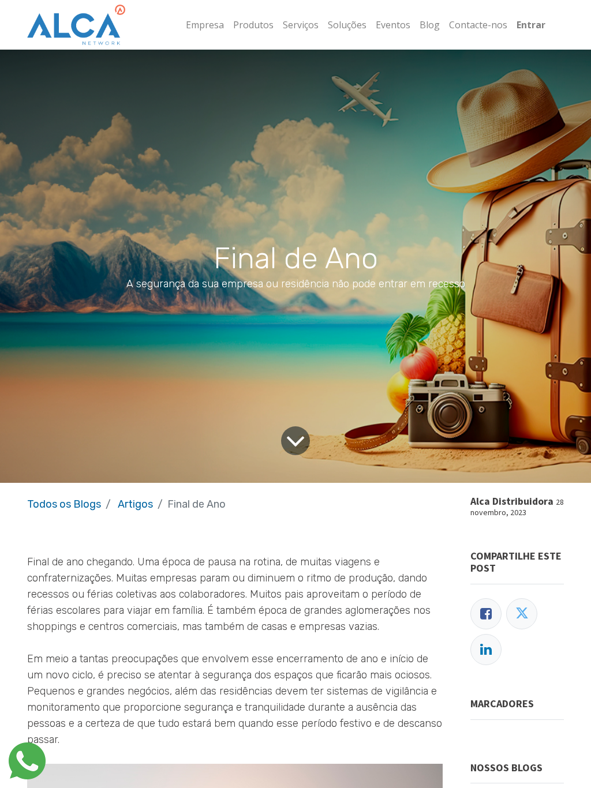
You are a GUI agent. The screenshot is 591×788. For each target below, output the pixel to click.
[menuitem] (205, 24)
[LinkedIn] (486, 649)
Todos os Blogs (64, 504)
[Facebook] (486, 613)
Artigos (135, 504)
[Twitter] (521, 613)
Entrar (531, 24)
